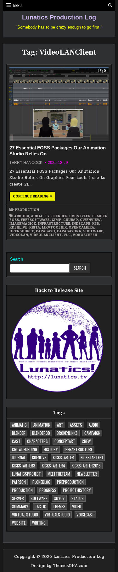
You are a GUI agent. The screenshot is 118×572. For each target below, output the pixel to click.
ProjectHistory (77, 490)
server (18, 498)
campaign (92, 433)
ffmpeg (99, 216)
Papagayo (45, 231)
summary (20, 506)
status (77, 498)
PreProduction (70, 482)
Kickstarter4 (53, 465)
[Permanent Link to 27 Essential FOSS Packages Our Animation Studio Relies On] (58, 104)
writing (39, 523)
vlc (67, 235)
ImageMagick (22, 223)
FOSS (14, 220)
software (93, 231)
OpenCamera (81, 227)
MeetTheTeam (59, 474)
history (51, 449)
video (76, 506)
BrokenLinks (67, 433)
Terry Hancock (25, 163)
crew (86, 441)
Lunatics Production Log (59, 17)
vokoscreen (85, 235)
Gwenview (90, 220)
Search (16, 259)
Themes (59, 506)
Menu (17, 5)
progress (47, 490)
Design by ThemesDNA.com (59, 566)
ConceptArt (64, 441)
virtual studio (25, 514)
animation (41, 425)
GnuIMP (70, 220)
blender (59, 216)
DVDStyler (79, 216)
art (60, 425)
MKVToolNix (54, 227)
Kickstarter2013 (86, 465)
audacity (40, 216)
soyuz (59, 498)
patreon (19, 482)
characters (37, 441)
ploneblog (41, 482)
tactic (40, 506)
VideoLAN (18, 235)
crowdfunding (24, 449)
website (18, 523)
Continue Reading (34, 197)
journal (18, 457)
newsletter (87, 474)
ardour (21, 216)
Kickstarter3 (23, 465)
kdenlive (18, 227)
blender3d (41, 433)
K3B (95, 223)
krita (34, 227)
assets (76, 425)
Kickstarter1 (92, 457)
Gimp (56, 220)
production (27, 210)
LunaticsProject (26, 474)
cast (16, 441)
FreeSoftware (35, 220)
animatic (19, 425)
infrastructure (54, 223)
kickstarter (63, 457)
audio (93, 425)
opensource (21, 231)
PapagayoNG (69, 231)
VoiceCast (85, 514)
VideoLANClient (46, 235)
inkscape (81, 223)
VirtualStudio (57, 514)
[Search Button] (110, 5)
